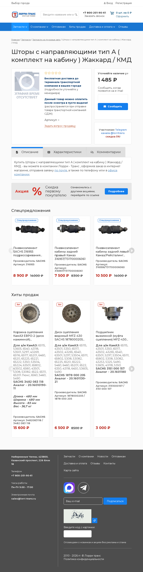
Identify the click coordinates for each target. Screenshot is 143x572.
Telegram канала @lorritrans (114, 131)
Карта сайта (71, 470)
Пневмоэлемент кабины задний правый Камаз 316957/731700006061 (70, 253)
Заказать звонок (94, 16)
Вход (109, 3)
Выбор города (20, 3)
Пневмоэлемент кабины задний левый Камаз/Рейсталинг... (112, 251)
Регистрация (123, 3)
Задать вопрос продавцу (60, 126)
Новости (102, 456)
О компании (38, 26)
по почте (60, 170)
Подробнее (116, 191)
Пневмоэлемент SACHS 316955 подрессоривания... (27, 251)
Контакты (109, 463)
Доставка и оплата (100, 26)
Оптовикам (59, 26)
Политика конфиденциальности (84, 559)
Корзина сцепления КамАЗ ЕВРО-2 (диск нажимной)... (28, 336)
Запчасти (19, 26)
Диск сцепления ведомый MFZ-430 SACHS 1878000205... (69, 336)
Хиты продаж (77, 26)
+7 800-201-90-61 (21, 475)
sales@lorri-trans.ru (23, 498)
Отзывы (123, 26)
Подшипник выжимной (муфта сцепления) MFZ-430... (112, 336)
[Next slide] (131, 250)
